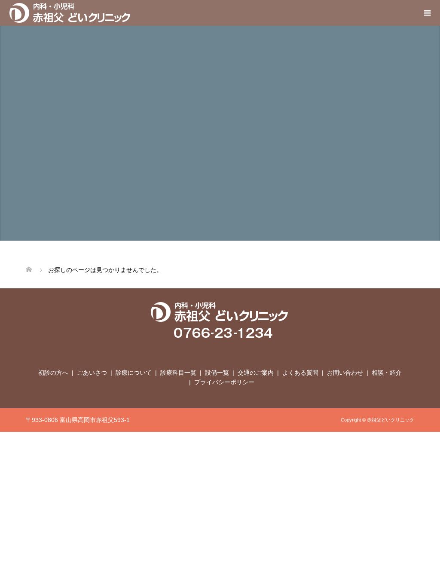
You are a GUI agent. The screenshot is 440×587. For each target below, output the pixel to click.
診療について (134, 372)
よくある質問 (300, 372)
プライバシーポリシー (224, 382)
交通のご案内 (256, 372)
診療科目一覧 (178, 372)
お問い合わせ (345, 372)
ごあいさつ (92, 372)
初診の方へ (53, 372)
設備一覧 (217, 372)
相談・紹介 (387, 372)
